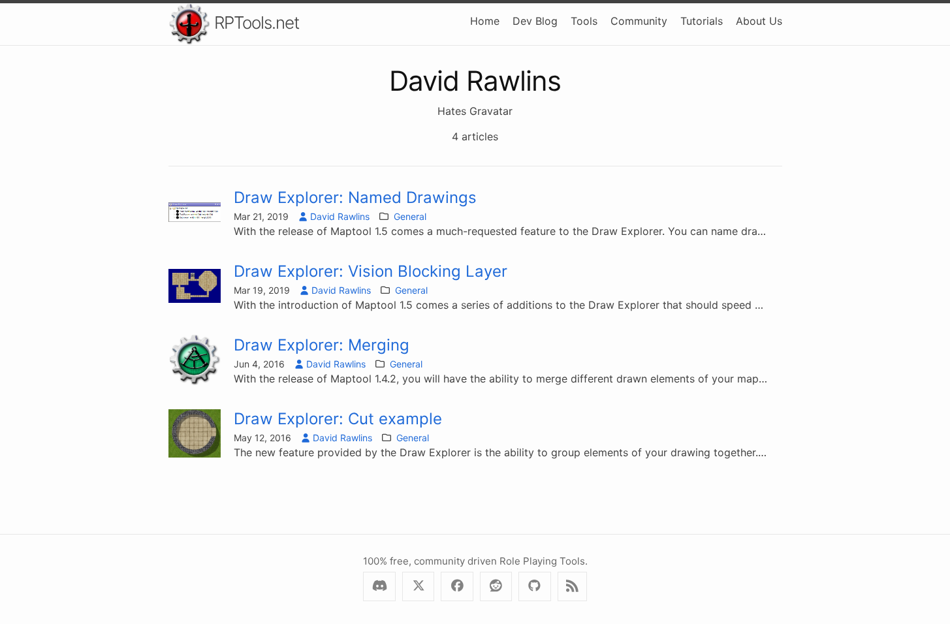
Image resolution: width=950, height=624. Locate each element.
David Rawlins (340, 216)
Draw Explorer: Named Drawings (355, 197)
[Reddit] (496, 586)
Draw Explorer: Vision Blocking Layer (370, 271)
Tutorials (701, 20)
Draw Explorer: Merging (321, 344)
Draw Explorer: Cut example (338, 418)
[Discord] (379, 586)
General (410, 216)
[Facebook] (457, 586)
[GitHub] (534, 586)
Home (484, 20)
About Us (759, 20)
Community (638, 20)
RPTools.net (254, 22)
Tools (584, 20)
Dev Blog (535, 20)
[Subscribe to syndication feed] (572, 586)
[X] (418, 586)
